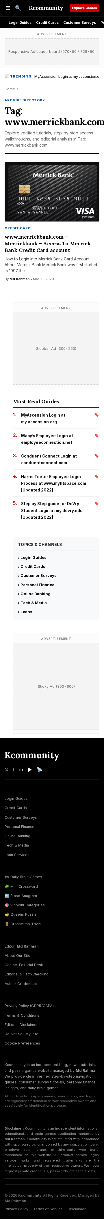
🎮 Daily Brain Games (23, 877)
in (21, 770)
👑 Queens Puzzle (21, 914)
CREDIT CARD (18, 228)
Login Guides (20, 22)
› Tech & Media (32, 602)
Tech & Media (17, 845)
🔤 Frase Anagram (21, 896)
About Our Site (17, 955)
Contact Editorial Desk (24, 965)
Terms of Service (48, 1209)
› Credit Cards (31, 566)
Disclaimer (77, 1209)
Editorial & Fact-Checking (27, 974)
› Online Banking (34, 593)
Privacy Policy (16, 1209)
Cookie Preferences (22, 1043)
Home (10, 89)
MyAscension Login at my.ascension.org (68, 76)
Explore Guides (84, 8)
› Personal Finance (36, 584)
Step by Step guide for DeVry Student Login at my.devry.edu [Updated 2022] (52, 510)
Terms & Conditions (22, 1015)
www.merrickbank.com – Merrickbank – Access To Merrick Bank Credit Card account (48, 243)
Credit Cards (47, 22)
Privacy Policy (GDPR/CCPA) (29, 1006)
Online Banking (17, 836)
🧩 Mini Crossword (21, 886)
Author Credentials (21, 984)
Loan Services (17, 855)
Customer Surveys (79, 22)
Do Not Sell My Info (21, 1034)
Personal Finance (19, 826)
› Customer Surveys (37, 575)
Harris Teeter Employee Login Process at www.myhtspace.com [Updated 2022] (53, 483)
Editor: (22, 946)
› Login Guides (32, 557)
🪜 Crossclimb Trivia (23, 924)
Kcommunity (46, 7)
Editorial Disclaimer (21, 1024)
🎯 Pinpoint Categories (25, 905)
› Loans (25, 611)
